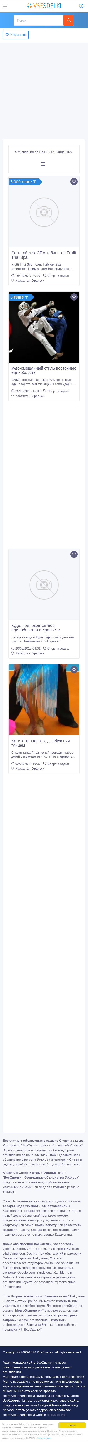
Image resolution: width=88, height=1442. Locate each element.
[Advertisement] (44, 89)
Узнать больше (44, 1438)
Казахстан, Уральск (29, 280)
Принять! (72, 1425)
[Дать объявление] (81, 6)
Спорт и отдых (58, 275)
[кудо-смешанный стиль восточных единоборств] (44, 327)
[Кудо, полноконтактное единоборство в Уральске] (44, 584)
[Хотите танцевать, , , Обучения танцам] (44, 699)
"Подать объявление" (63, 1164)
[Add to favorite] (74, 181)
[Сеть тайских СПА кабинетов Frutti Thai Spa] (44, 211)
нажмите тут (56, 1414)
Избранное (18, 34)
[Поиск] (68, 20)
